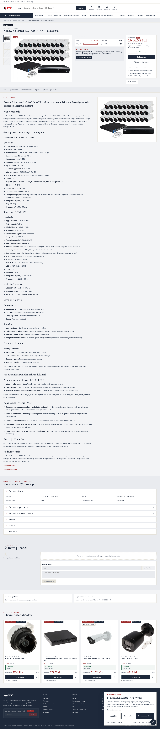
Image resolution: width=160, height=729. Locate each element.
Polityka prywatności (138, 725)
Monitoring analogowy (71, 15)
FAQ (73, 707)
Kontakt (140, 15)
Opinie (37, 90)
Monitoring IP (39, 15)
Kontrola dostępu (48, 709)
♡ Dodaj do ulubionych (141, 62)
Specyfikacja (14, 90)
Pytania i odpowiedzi (49, 90)
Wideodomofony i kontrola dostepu (101, 15)
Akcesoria (46, 712)
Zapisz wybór (128, 716)
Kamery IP (46, 698)
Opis (5, 90)
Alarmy (84, 15)
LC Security (94, 40)
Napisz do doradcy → (84, 57)
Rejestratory (46, 701)
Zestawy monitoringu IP (19, 20)
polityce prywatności (117, 722)
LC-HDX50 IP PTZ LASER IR (15, 658)
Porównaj (132, 82)
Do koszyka (141, 57)
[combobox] (49, 8)
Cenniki (122, 15)
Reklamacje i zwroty (78, 701)
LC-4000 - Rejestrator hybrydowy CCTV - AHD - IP (60, 659)
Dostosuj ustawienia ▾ (114, 710)
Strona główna (7, 20)
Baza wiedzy (150, 15)
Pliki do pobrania (26, 90)
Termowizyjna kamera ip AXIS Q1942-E (96, 658)
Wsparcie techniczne (79, 709)
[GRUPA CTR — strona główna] (8, 8)
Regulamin (128, 725)
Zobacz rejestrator (10, 469)
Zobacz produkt (9, 465)
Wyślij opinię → (49, 581)
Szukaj (80, 8)
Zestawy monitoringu (54, 15)
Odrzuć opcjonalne (113, 716)
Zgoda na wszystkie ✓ (145, 716)
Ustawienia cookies (151, 725)
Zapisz (33, 714)
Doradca (75, 712)
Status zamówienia (78, 704)
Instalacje (131, 15)
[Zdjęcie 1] (6, 38)
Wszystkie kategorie (17, 15)
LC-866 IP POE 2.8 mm (129, 658)
